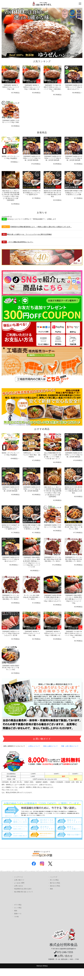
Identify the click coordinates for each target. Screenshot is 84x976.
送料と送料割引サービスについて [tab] (14, 746)
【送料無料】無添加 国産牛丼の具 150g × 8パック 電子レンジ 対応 (10, 667)
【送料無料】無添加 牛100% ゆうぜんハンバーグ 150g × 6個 (10, 87)
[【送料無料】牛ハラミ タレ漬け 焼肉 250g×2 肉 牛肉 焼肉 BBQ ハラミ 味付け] (10, 584)
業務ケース (17, 914)
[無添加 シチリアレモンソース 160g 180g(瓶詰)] (10, 145)
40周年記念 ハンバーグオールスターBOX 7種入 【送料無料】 (31, 455)
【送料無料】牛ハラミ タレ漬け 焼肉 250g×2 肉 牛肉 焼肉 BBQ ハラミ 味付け (10, 597)
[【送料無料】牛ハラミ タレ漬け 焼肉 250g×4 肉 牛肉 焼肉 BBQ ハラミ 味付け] (73, 546)
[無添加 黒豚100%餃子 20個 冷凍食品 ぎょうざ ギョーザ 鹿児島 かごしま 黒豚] (73, 180)
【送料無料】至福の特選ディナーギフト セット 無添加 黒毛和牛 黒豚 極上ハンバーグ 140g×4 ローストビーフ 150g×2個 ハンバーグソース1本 (31, 562)
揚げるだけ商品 (55, 883)
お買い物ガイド (19, 880)
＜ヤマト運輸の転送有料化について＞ (20, 242)
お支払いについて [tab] (34, 746)
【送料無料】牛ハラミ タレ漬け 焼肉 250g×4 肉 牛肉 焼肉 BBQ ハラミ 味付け (73, 559)
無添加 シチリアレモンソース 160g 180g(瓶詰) (10, 157)
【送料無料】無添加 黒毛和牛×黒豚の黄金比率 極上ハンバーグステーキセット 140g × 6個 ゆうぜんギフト (52, 598)
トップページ (18, 877)
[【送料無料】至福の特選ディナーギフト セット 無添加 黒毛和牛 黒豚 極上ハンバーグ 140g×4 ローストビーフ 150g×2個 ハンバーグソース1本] (31, 546)
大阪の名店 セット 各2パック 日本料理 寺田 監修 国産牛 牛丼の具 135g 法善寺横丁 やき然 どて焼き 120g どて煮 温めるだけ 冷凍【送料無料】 (10, 195)
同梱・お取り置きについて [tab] (69, 746)
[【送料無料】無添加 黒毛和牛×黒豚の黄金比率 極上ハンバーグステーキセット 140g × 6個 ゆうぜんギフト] (52, 584)
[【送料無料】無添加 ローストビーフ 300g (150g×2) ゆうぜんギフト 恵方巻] (10, 620)
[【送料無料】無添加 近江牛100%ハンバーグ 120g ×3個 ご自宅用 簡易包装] (52, 145)
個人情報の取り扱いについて (23, 892)
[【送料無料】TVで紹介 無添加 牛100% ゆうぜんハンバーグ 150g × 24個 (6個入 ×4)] (52, 74)
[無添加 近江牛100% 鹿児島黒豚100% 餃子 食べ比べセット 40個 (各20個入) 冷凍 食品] (52, 180)
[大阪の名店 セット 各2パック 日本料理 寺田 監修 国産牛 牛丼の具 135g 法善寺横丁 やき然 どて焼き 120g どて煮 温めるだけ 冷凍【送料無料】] (10, 180)
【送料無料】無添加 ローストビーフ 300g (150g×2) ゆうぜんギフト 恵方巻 (10, 633)
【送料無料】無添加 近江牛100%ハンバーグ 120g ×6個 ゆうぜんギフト (73, 87)
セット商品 (17, 908)
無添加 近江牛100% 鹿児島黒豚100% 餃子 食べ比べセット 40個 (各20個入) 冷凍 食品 (52, 193)
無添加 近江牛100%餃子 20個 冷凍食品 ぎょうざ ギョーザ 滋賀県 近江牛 (31, 192)
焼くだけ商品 (54, 880)
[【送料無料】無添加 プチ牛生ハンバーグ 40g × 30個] (10, 109)
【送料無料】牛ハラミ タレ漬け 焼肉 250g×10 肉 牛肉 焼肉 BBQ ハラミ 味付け (52, 559)
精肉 (51, 889)
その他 (16, 916)
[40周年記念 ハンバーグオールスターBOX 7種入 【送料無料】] (31, 442)
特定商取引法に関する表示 (22, 889)
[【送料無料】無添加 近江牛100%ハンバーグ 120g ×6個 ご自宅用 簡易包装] (73, 145)
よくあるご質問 (19, 883)
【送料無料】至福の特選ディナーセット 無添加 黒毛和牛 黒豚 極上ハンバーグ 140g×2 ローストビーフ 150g (73, 599)
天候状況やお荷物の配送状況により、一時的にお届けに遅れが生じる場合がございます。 (41, 227)
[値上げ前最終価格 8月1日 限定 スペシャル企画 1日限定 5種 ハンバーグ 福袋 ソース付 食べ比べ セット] (52, 442)
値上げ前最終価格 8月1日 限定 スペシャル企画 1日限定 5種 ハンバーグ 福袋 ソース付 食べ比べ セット (52, 456)
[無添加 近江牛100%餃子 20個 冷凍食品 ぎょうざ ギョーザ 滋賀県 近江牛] (31, 180)
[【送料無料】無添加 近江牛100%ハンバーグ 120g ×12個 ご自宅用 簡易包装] (31, 145)
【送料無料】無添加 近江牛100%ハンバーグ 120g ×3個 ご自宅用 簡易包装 (52, 158)
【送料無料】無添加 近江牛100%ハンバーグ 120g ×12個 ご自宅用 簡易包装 (31, 158)
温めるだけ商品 (55, 886)
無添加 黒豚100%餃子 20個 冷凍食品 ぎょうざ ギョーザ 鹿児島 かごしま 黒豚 (73, 192)
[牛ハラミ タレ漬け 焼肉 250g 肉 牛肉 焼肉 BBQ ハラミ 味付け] (31, 584)
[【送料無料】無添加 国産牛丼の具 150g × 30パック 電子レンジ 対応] (73, 514)
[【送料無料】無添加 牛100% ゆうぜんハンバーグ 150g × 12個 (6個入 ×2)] (31, 74)
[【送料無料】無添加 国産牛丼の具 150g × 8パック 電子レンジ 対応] (10, 655)
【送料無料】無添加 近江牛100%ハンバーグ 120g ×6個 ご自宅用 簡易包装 (73, 158)
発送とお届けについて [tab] (50, 746)
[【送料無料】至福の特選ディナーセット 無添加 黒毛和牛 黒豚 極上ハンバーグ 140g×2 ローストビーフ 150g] (73, 584)
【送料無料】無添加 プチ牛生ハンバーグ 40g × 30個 (10, 121)
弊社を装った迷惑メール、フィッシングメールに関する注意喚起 (29, 234)
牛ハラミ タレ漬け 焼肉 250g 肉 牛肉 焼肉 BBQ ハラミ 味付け (31, 597)
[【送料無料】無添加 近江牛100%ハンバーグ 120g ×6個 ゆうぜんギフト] (73, 74)
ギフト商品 (17, 905)
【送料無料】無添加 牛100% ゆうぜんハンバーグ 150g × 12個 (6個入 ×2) (31, 87)
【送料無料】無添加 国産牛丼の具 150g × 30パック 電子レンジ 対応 (73, 527)
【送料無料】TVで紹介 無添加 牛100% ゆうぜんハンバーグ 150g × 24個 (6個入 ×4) (52, 88)
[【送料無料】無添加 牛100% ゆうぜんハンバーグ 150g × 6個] (10, 74)
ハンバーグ (53, 877)
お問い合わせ (18, 886)
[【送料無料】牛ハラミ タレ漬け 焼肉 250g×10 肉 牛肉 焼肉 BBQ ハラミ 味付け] (52, 546)
